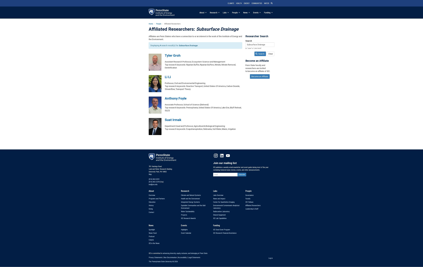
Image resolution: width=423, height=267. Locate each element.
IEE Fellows (249, 202)
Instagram (215, 155)
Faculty (247, 199)
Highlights (184, 230)
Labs (225, 12)
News (245, 12)
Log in (270, 258)
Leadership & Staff (251, 209)
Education (152, 202)
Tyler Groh (173, 55)
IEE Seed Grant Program (221, 230)
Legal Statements (194, 257)
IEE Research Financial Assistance (225, 233)
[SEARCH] (272, 3)
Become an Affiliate (259, 76)
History (151, 205)
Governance (249, 195)
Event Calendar (186, 233)
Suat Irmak (173, 120)
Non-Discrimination (170, 257)
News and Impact (219, 199)
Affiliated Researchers (253, 205)
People (235, 12)
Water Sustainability (187, 211)
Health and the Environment (190, 199)
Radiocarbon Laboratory (221, 211)
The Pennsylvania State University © (163, 262)
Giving (151, 209)
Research (214, 12)
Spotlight (152, 230)
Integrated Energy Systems (190, 202)
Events (256, 12)
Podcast (152, 236)
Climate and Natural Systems (191, 195)
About (202, 12)
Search (248, 41)
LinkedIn (222, 155)
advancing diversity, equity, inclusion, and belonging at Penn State (185, 253)
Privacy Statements (155, 257)
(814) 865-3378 (154, 182)
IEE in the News (154, 243)
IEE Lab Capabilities (220, 218)
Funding (267, 12)
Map (150, 174)
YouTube (228, 155)
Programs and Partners (157, 199)
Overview (152, 195)
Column (151, 240)
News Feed (153, 233)
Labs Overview (218, 195)
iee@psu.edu (153, 184)
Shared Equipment (219, 215)
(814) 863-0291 (154, 179)
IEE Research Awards (188, 218)
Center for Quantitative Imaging (224, 202)
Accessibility (182, 257)
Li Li (168, 77)
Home (151, 24)
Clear (270, 54)
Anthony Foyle (175, 98)
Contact (151, 212)
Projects (184, 215)
